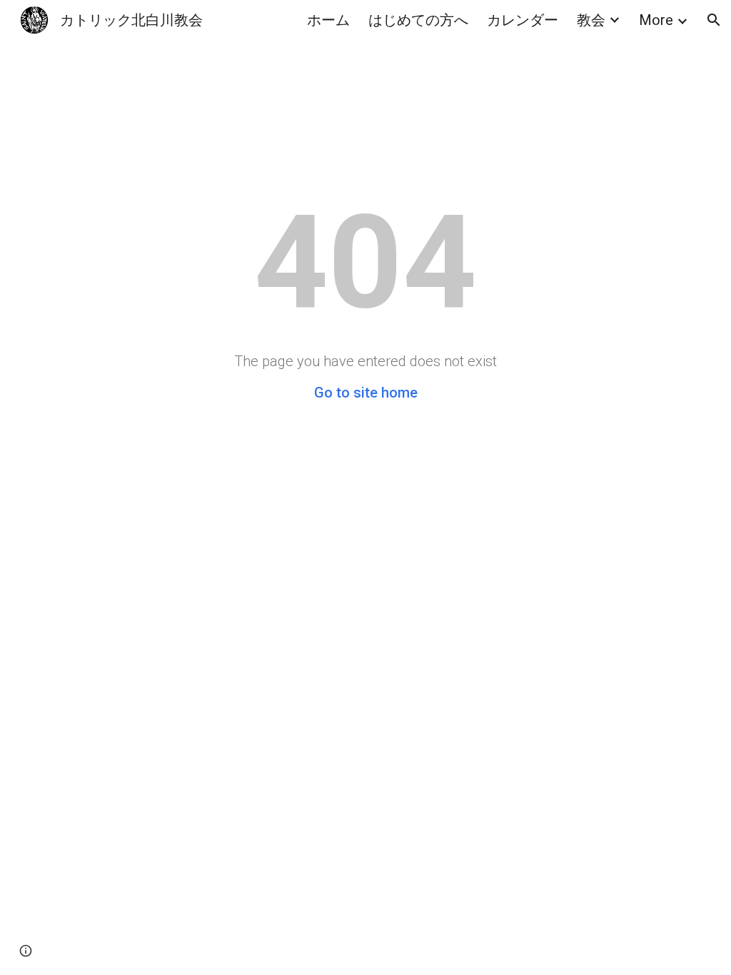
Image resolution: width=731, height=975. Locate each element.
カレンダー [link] (522, 20)
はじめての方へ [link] (418, 20)
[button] (714, 20)
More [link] (656, 20)
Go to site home (366, 392)
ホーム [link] (328, 20)
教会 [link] (591, 20)
